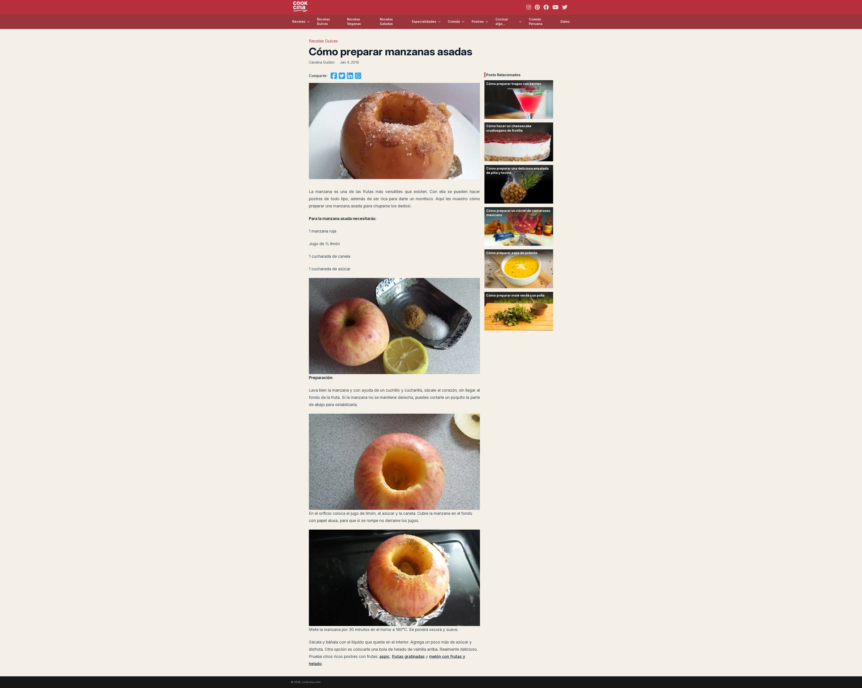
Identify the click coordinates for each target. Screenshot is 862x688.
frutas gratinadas (408, 656)
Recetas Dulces (323, 21)
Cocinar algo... (501, 21)
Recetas (298, 21)
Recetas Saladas (386, 21)
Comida (454, 21)
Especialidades (424, 21)
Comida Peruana (535, 21)
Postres (478, 21)
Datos (565, 21)
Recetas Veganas (354, 21)
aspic (384, 656)
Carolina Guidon (322, 62)
